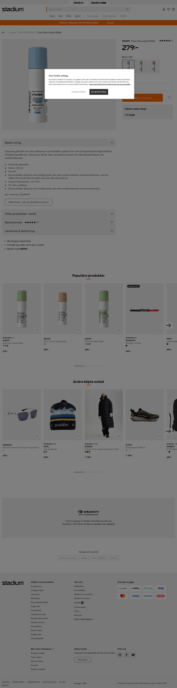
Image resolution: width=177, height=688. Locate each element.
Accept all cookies (98, 92)
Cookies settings (78, 92)
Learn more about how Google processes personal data (109, 84)
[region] (89, 84)
